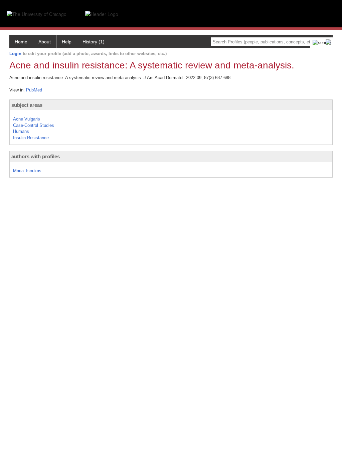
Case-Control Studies (33, 125)
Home (21, 41)
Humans (21, 131)
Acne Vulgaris (26, 119)
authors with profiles (35, 156)
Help (66, 41)
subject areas (26, 105)
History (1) (93, 41)
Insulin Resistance (31, 137)
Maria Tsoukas (27, 170)
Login (15, 53)
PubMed (34, 89)
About (44, 41)
